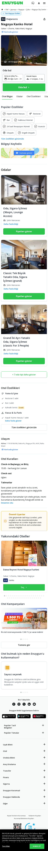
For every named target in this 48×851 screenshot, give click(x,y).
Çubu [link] (28, 10)
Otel (5, 751)
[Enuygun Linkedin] (29, 704)
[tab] (7, 96)
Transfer (7, 771)
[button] (24, 50)
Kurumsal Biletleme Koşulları (24, 818)
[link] (2, 9)
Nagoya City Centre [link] (39, 10)
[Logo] (12, 3)
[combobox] (14, 78)
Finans (6, 777)
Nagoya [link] (21, 10)
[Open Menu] (44, 3)
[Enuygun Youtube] (34, 704)
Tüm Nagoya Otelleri (12, 13)
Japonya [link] (13, 10)
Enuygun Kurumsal (11, 790)
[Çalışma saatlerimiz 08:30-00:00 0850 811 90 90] (33, 2)
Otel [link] (6, 10)
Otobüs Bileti (9, 758)
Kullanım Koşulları (35, 816)
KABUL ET (37, 846)
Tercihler (6, 846)
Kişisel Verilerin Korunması (16, 816)
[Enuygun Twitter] (24, 704)
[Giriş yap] (39, 3)
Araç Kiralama (9, 764)
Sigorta (6, 784)
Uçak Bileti (8, 744)
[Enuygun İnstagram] (18, 704)
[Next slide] (42, 190)
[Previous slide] (5, 190)
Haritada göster (25, 153)
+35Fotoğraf (12, 62)
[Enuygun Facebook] (13, 704)
